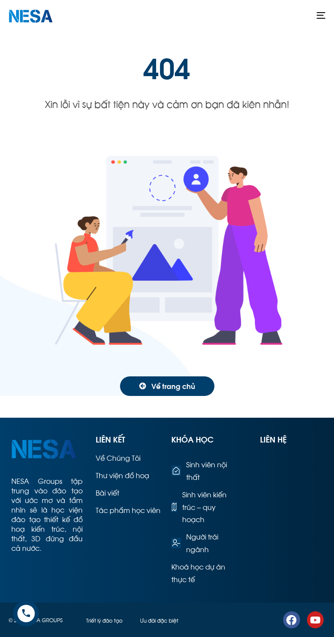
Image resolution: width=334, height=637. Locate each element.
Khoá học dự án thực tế (198, 572)
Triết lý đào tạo (104, 620)
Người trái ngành (202, 542)
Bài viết (107, 492)
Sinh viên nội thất (206, 470)
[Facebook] (291, 619)
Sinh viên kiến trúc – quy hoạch (204, 506)
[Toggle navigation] (272, 15)
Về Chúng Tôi (118, 458)
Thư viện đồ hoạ (122, 475)
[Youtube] (315, 619)
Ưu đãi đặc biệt (159, 620)
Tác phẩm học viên (128, 510)
